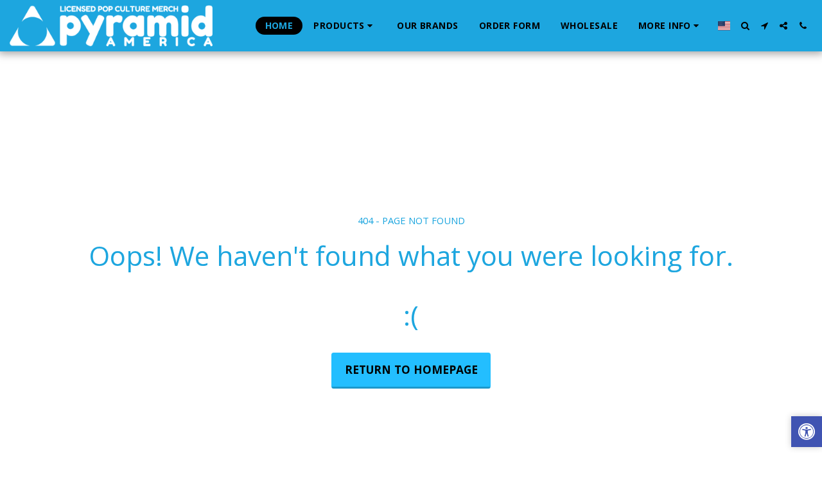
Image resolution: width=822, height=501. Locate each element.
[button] (670, 26)
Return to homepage (411, 369)
